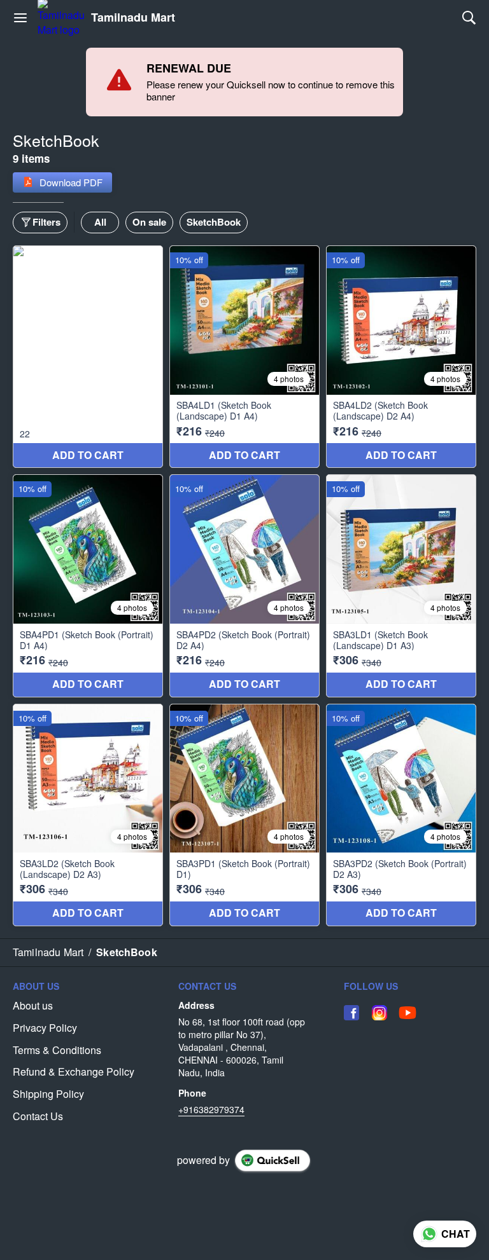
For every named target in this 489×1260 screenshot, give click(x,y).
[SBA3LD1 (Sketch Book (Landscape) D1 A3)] (401, 585)
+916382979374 (211, 1109)
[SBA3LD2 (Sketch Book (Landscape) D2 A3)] (88, 815)
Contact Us (38, 1116)
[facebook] (351, 1013)
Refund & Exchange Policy (73, 1072)
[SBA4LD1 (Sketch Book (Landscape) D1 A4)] (244, 356)
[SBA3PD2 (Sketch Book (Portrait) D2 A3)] (401, 815)
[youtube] (407, 1013)
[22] (88, 356)
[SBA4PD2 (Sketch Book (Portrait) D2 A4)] (244, 585)
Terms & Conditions (57, 1050)
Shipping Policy (48, 1094)
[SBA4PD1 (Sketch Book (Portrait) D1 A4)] (88, 585)
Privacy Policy (45, 1028)
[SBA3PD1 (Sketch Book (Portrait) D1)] (244, 815)
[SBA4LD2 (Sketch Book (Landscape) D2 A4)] (401, 356)
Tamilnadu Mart (133, 17)
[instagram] (379, 1013)
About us (33, 1006)
